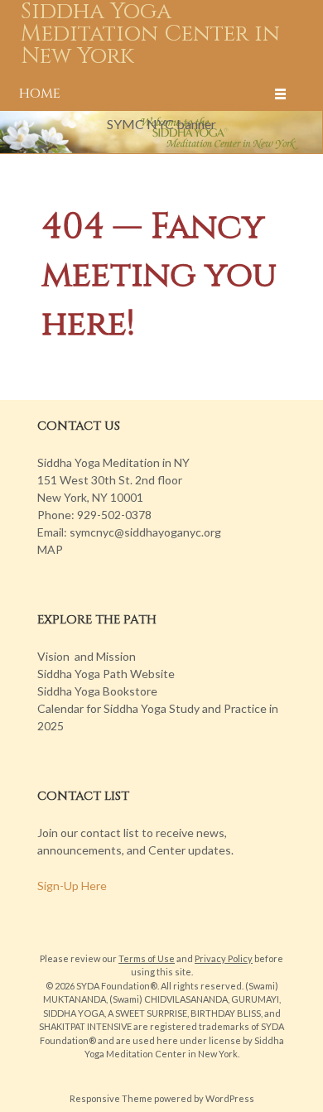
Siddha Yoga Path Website (106, 674)
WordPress (229, 1098)
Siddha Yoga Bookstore (97, 691)
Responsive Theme (111, 1098)
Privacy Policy (224, 958)
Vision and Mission (86, 656)
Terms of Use (146, 958)
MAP (50, 549)
